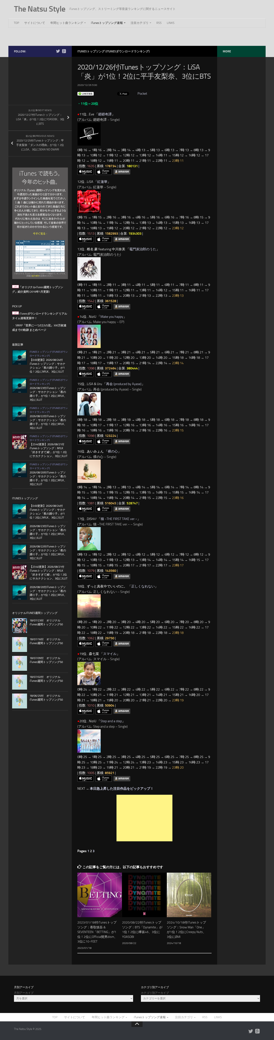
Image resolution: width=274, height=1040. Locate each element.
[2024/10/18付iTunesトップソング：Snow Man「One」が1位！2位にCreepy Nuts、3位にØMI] (189, 895)
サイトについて (34, 23)
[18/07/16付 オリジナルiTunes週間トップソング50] (19, 644)
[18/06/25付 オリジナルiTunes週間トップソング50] (19, 701)
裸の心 (113, 451)
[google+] (64, 51)
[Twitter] (58, 51)
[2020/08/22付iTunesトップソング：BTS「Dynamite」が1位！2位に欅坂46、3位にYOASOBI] (144, 895)
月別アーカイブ (24, 993)
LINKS (170, 23)
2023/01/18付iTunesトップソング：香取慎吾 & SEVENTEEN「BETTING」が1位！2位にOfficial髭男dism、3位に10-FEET (97, 932)
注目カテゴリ (140, 23)
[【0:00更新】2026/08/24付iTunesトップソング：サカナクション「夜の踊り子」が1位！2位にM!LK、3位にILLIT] (19, 357)
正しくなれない (143, 586)
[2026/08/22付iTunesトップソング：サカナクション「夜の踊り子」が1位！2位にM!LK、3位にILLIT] (19, 413)
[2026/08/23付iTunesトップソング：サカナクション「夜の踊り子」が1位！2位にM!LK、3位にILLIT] (19, 385)
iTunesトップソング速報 (107, 23)
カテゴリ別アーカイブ (155, 993)
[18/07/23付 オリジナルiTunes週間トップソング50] (19, 625)
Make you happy (111, 317)
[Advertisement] (137, 36)
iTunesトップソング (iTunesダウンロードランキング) (113, 51)
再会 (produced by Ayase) (123, 384)
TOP (16, 23)
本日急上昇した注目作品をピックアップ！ (122, 789)
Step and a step (111, 721)
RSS (159, 23)
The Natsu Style (39, 9)
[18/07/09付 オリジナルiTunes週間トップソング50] (19, 663)
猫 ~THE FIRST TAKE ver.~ (119, 519)
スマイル (109, 654)
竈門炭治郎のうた (142, 249)
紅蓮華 (102, 182)
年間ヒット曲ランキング (66, 23)
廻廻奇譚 (105, 114)
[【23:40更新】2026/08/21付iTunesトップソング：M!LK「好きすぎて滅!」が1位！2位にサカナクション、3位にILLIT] (19, 441)
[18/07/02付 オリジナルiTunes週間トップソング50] (19, 682)
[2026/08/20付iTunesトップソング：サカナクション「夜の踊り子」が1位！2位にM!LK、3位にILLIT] (19, 469)
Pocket (142, 94)
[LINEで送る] (85, 94)
